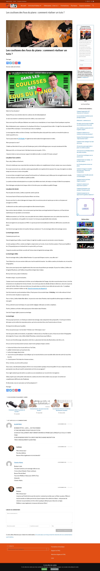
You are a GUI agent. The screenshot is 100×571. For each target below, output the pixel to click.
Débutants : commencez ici (84, 120)
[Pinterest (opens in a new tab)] (90, 1)
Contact (14, 1)
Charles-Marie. (18, 462)
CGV (52, 558)
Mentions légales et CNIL (58, 554)
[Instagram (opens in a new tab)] (91, 1)
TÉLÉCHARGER (85, 68)
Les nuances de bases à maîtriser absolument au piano (61, 409)
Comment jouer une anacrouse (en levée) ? (39, 409)
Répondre (69, 446)
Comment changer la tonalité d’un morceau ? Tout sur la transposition (84, 170)
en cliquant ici (84, 77)
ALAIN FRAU (18, 424)
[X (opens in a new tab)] (86, 1)
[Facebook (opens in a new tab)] (88, 1)
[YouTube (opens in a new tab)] (93, 1)
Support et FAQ (9, 1)
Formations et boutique (21, 1)
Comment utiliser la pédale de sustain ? (17, 410)
